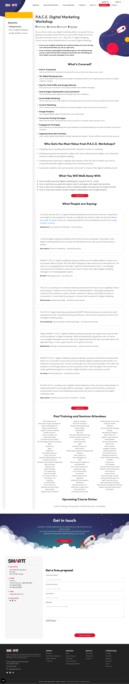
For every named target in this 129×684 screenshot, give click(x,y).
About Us (93, 5)
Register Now (80, 196)
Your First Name (51, 575)
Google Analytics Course (18, 33)
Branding (36, 5)
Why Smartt (89, 653)
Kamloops (108, 658)
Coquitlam (109, 656)
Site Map (41, 681)
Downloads (69, 658)
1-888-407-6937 (27, 583)
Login (117, 2)
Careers (58, 681)
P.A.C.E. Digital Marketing (18, 30)
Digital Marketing (68, 5)
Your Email (50, 593)
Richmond (108, 661)
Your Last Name (51, 584)
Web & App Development (50, 5)
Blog (67, 653)
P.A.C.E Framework (71, 661)
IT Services (82, 5)
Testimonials (89, 656)
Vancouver (109, 666)
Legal (45, 681)
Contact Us (64, 541)
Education (103, 5)
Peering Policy (51, 681)
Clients (104, 2)
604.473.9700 (16, 585)
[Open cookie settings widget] (3, 681)
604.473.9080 (17, 587)
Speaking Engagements (73, 664)
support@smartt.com (17, 594)
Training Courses (15, 27)
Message (49, 602)
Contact (114, 5)
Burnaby (108, 653)
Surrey (107, 664)
